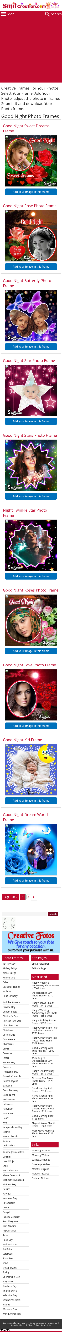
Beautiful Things (11, 986)
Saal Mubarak (10, 1244)
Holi (5, 1122)
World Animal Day (12, 1313)
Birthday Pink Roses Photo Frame (42, 1079)
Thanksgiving (10, 1290)
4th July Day (9, 963)
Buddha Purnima (11, 1002)
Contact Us (46, 1325)
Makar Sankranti (11, 1175)
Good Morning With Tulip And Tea (42, 1049)
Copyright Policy (18, 1325)
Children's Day (10, 1016)
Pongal (6, 1212)
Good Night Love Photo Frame (29, 664)
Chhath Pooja (10, 1011)
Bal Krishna (9, 1145)
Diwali (6, 1048)
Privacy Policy (33, 1325)
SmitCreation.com (38, 1323)
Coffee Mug (9, 1034)
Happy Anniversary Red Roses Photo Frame (44, 1039)
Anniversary (9, 977)
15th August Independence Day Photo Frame (42, 1061)
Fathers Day (9, 1062)
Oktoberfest (9, 1203)
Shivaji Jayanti (10, 1267)
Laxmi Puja (8, 1161)
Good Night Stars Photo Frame (30, 435)
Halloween (8, 1104)
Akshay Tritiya (10, 968)
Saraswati (8, 1253)
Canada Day (9, 1007)
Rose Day (8, 1240)
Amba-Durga (9, 973)
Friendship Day (10, 1071)
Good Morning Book (43, 1116)
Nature (6, 1189)
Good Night (9, 1095)
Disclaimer (53, 1323)
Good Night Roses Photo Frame (30, 590)
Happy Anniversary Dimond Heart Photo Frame (43, 1108)
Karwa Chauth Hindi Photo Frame (42, 1097)
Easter (6, 1058)
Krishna (7, 1141)
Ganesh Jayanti (10, 1081)
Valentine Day (10, 1295)
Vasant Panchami (11, 1300)
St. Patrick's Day (11, 1277)
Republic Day (9, 1230)
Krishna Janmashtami (13, 1152)
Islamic (6, 1131)
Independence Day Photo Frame (42, 994)
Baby (5, 982)
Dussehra (7, 1053)
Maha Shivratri (10, 1170)
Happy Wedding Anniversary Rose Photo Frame (44, 1013)
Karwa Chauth (10, 1136)
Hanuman (8, 1113)
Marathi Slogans (40, 1169)
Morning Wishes (40, 1155)
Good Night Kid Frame (22, 739)
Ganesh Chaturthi (12, 1076)
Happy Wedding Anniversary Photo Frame (45, 984)
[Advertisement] (31, 50)
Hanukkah (8, 1108)
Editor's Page (39, 968)
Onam (6, 1207)
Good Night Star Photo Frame (29, 360)
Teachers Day (10, 1286)
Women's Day (10, 1309)
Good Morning (10, 1090)
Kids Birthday (10, 996)
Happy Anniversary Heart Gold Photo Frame (45, 1029)
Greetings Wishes (41, 1164)
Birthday (7, 991)
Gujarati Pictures (40, 1178)
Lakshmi (7, 1156)
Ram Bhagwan (10, 1221)
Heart (5, 1118)
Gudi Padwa (9, 1099)
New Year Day (10, 1198)
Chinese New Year (12, 1021)
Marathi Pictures (40, 1173)
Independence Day (12, 1127)
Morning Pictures (41, 1150)
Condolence (9, 1039)
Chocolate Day (10, 1025)
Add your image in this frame (31, 191)
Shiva (5, 1263)
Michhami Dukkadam (13, 1179)
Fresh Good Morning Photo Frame (43, 1132)
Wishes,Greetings (41, 1159)
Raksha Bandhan (11, 1216)
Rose (5, 1235)
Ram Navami (9, 1226)
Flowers (7, 1067)
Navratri (7, 1193)
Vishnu (6, 1304)
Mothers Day (9, 1184)
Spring (6, 1272)
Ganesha (7, 1085)
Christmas (8, 1030)
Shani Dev (8, 1258)
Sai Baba (7, 1249)
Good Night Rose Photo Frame (29, 205)
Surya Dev (8, 1281)
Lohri (5, 1166)
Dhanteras (8, 1044)
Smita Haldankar (40, 963)
